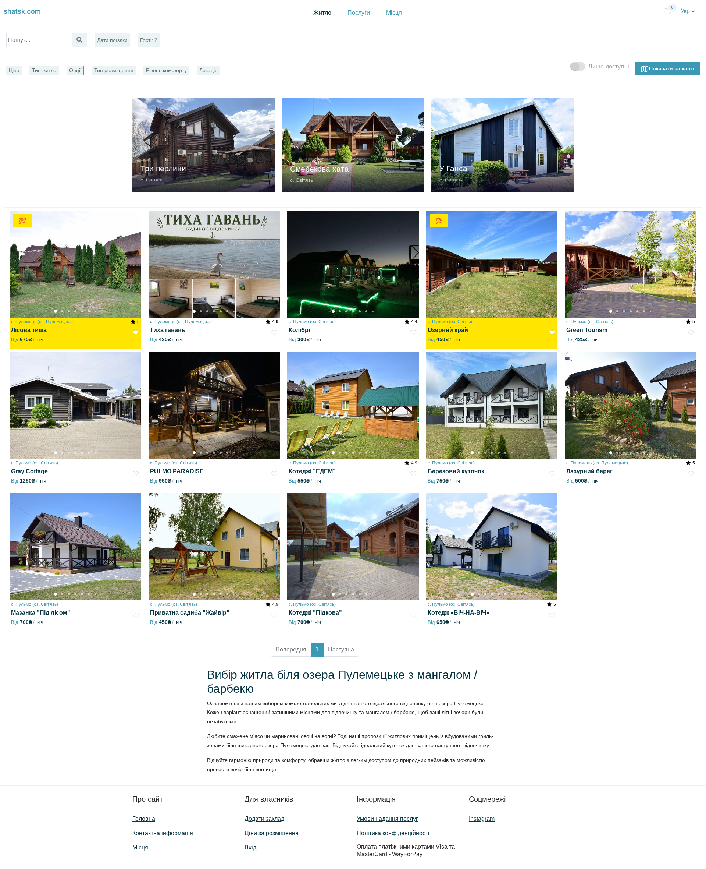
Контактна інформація (162, 833)
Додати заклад (264, 819)
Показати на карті (672, 68)
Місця (394, 13)
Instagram (482, 819)
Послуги (358, 13)
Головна (143, 819)
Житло (322, 13)
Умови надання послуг (387, 819)
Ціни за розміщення (272, 833)
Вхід (250, 847)
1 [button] (317, 649)
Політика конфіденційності (393, 833)
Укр (686, 11)
